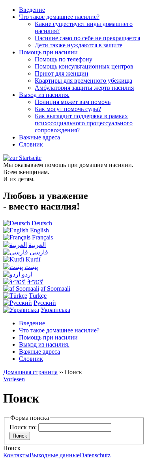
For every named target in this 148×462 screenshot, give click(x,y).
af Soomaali (55, 288)
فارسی (39, 252)
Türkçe (38, 295)
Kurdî (33, 259)
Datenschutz (95, 455)
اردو (27, 274)
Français (42, 237)
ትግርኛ (35, 281)
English (39, 230)
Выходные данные (55, 455)
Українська (55, 309)
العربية (37, 244)
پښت (31, 266)
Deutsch (42, 223)
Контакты (16, 455)
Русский (45, 302)
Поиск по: (23, 427)
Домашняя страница (30, 372)
